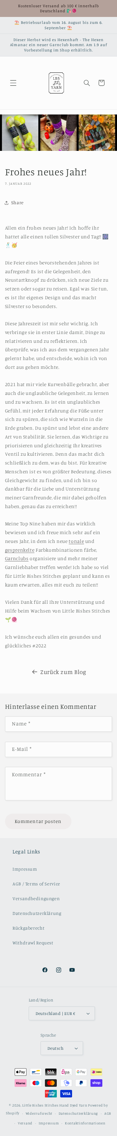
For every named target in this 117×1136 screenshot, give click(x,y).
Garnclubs (17, 558)
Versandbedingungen (36, 898)
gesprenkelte (20, 550)
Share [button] (17, 202)
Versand (25, 1123)
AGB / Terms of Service (36, 883)
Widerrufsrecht (39, 1113)
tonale (76, 541)
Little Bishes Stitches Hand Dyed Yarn (54, 1105)
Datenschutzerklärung (36, 913)
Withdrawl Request (32, 942)
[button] (13, 83)
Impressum (24, 869)
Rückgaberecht (28, 928)
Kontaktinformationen (85, 1123)
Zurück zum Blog (63, 671)
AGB (107, 1113)
